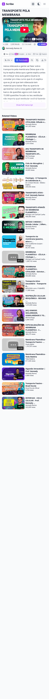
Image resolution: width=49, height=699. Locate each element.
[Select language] (33, 4)
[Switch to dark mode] (38, 4)
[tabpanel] (24, 83)
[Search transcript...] (32, 60)
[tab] (5, 54)
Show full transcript (24, 105)
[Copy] (37, 60)
